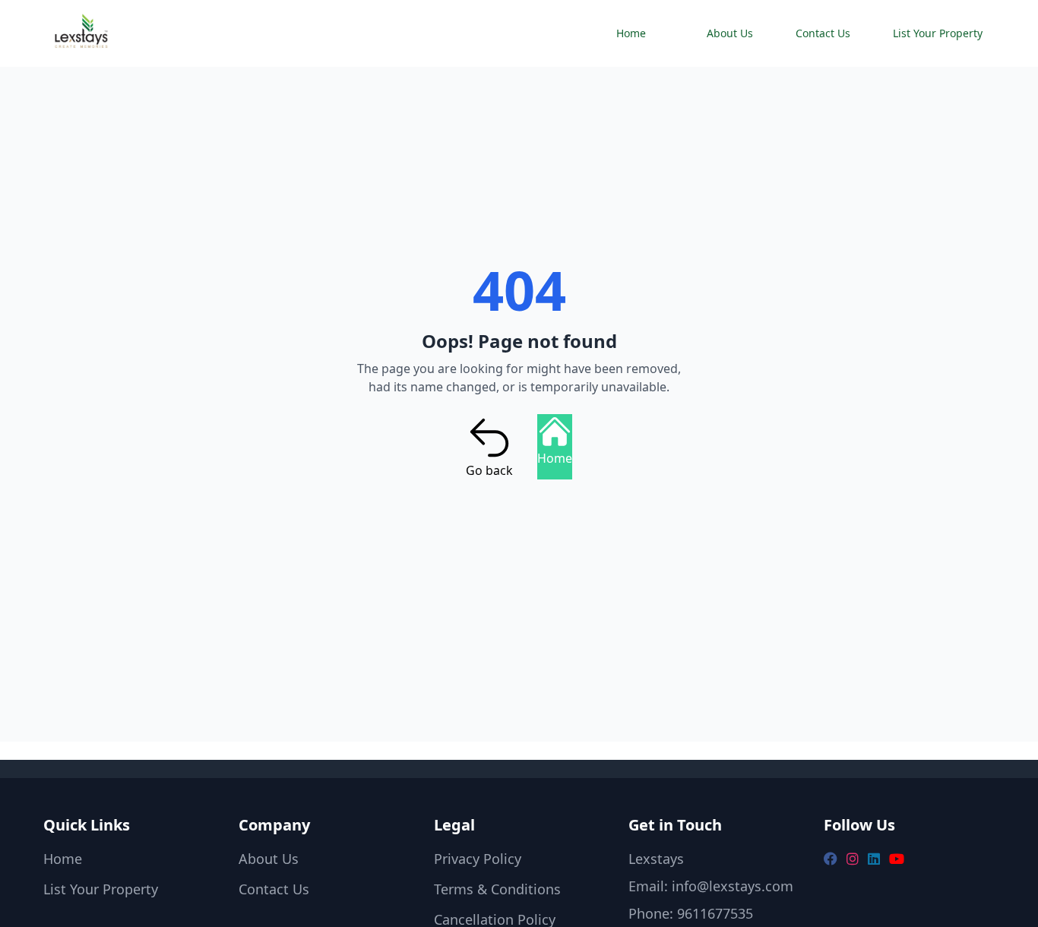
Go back (489, 470)
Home (631, 33)
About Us (730, 33)
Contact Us (823, 33)
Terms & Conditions (497, 889)
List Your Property (938, 33)
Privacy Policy (477, 858)
